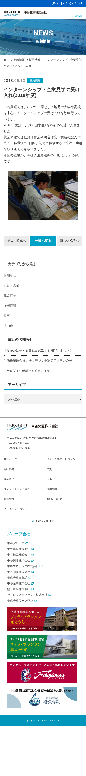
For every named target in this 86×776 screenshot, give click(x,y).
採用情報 (35, 80)
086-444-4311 (21, 442)
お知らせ (10, 275)
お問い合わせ (54, 498)
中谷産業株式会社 (18, 583)
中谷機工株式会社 (18, 554)
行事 (7, 315)
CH (71, 3)
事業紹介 (9, 478)
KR (80, 3)
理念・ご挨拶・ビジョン (61, 459)
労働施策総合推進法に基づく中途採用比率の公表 (38, 360)
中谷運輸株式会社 (18, 549)
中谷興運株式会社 (18, 560)
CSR (49, 478)
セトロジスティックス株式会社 (27, 595)
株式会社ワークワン (20, 600)
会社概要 (9, 469)
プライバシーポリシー (17, 508)
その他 (8, 325)
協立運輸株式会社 (18, 589)
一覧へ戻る (43, 241)
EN (62, 3)
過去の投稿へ (16, 241)
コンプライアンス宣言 (17, 489)
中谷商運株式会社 (18, 572)
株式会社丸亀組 (17, 577)
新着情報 (9, 498)
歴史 (49, 469)
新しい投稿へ (69, 241)
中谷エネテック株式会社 (23, 566)
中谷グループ (15, 543)
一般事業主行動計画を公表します (27, 371)
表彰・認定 (11, 285)
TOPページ (10, 459)
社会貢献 (10, 295)
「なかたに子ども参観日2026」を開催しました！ (38, 350)
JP (54, 3)
